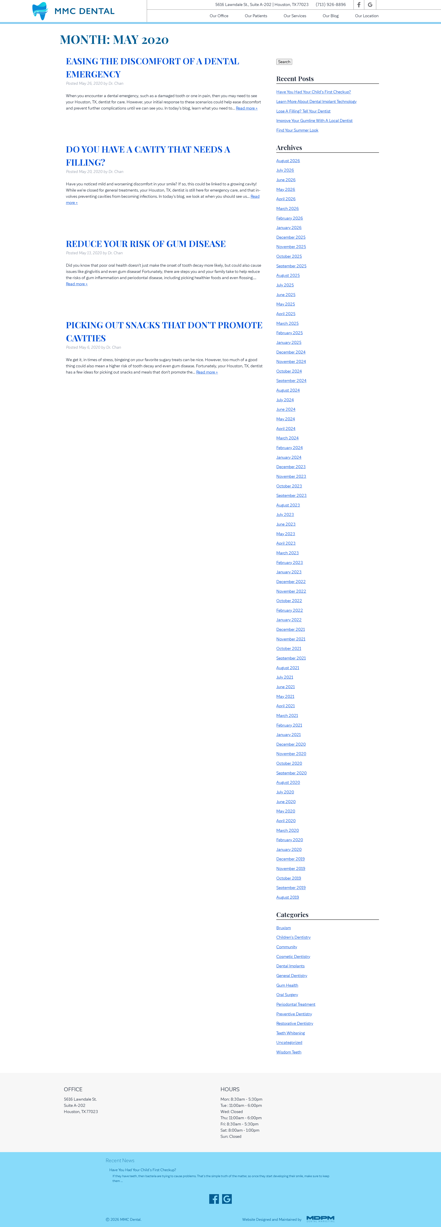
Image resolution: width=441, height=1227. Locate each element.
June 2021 (285, 687)
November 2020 (291, 754)
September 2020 (291, 773)
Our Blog (331, 16)
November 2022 (291, 591)
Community (286, 947)
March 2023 (287, 553)
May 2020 (285, 811)
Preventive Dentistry (294, 1014)
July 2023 (285, 515)
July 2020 (285, 792)
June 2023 (286, 524)
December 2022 (291, 581)
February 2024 (289, 447)
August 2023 (288, 505)
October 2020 (289, 763)
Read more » (247, 108)
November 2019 (290, 868)
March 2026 (287, 208)
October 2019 (288, 878)
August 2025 (288, 275)
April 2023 (286, 543)
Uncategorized (289, 1042)
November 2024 (291, 361)
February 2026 (289, 218)
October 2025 (289, 256)
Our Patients (256, 16)
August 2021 (287, 668)
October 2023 (289, 486)
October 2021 (288, 648)
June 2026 (286, 180)
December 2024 (290, 352)
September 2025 (291, 266)
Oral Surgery (287, 994)
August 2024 (288, 390)
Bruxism (283, 928)
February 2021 (289, 725)
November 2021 (290, 639)
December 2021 (290, 629)
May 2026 (285, 189)
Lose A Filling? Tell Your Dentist (303, 111)
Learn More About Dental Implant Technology (316, 101)
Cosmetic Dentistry (293, 956)
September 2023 (291, 495)
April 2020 (286, 821)
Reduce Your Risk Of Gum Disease (146, 243)
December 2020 (291, 744)
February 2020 (289, 840)
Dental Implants (290, 966)
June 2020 (286, 801)
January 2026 (289, 227)
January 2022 (289, 620)
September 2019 (291, 888)
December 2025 (290, 237)
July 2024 (285, 400)
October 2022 (289, 600)
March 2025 (287, 323)
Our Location (367, 16)
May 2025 (285, 304)
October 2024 (289, 371)
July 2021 (284, 677)
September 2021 (291, 658)
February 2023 (289, 562)
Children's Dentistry (293, 937)
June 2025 (285, 294)
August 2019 (287, 897)
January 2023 (289, 572)
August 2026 (288, 161)
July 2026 (285, 170)
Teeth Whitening (290, 1033)
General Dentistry (291, 975)
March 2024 (287, 438)
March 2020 (287, 830)
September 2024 (291, 381)
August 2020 (288, 782)
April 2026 (286, 199)
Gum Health (287, 985)
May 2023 (285, 534)
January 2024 (288, 457)
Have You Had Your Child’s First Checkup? (313, 92)
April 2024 (285, 428)
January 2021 (288, 734)
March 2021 (287, 715)
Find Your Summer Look (297, 130)
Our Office (219, 16)
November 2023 (291, 476)
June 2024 (285, 409)
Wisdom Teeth (288, 1052)
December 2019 (290, 859)
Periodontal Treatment (295, 1004)
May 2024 (285, 419)
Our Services (295, 16)
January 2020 (289, 849)
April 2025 (285, 314)
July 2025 (285, 285)
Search (284, 62)
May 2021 (285, 696)
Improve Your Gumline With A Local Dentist (314, 120)
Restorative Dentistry (294, 1023)
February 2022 (289, 610)
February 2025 (289, 333)
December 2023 (291, 467)
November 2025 (291, 247)
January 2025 (288, 342)
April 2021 (285, 706)
